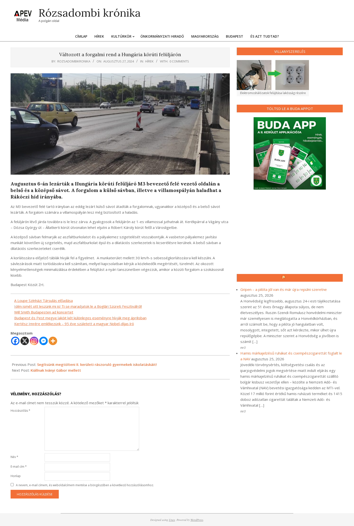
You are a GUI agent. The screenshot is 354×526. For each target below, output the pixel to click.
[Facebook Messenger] (43, 341)
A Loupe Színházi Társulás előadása (43, 300)
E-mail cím (19, 467)
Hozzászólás (20, 411)
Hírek (149, 61)
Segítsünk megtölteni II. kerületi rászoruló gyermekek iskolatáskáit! (97, 364)
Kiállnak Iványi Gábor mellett (56, 370)
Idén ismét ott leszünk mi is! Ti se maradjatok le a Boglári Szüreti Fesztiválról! (78, 306)
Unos (172, 520)
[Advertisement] (290, 232)
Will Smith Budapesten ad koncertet (43, 312)
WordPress (196, 520)
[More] (53, 341)
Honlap (16, 476)
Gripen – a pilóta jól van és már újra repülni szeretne (283, 289)
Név (14, 457)
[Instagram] (34, 341)
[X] (24, 341)
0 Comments (179, 61)
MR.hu (292, 277)
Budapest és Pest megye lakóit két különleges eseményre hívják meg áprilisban (80, 317)
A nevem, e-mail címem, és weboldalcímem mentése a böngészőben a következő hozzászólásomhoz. (85, 485)
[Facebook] (15, 341)
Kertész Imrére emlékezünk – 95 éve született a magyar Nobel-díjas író (74, 323)
